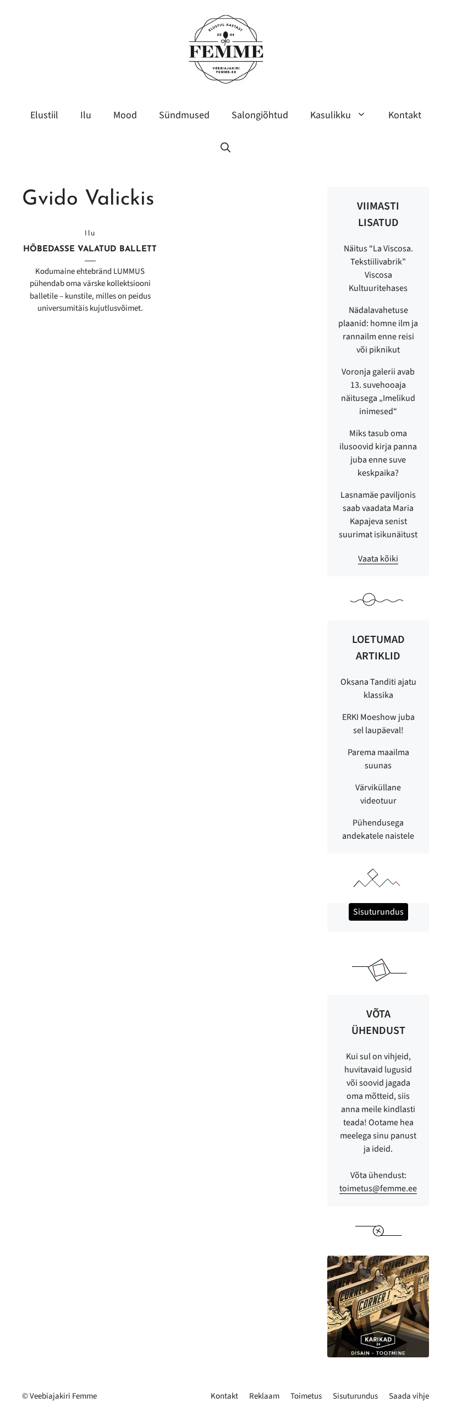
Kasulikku (330, 115)
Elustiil (44, 115)
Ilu (85, 115)
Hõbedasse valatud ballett (90, 249)
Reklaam (264, 1396)
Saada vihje (409, 1396)
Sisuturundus (355, 1396)
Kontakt (404, 115)
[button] (225, 148)
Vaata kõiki (378, 559)
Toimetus (306, 1396)
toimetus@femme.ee (378, 1188)
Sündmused (184, 115)
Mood (125, 115)
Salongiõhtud (260, 115)
